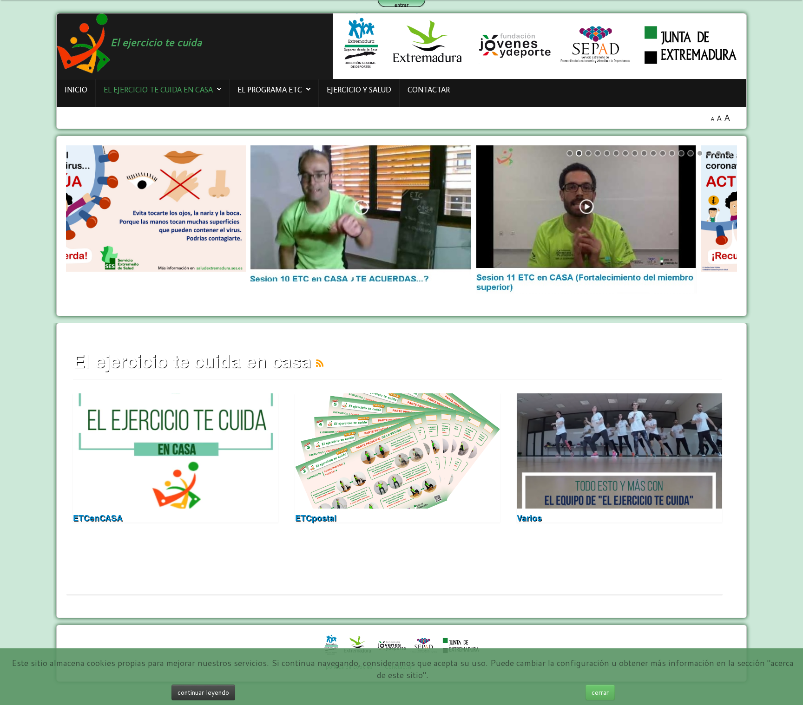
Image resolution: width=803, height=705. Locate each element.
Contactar (429, 89)
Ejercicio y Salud (359, 89)
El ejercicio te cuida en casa (158, 89)
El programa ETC (269, 89)
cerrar (600, 692)
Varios (529, 517)
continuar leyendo (203, 692)
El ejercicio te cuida (156, 42)
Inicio (76, 89)
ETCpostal (315, 517)
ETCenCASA (98, 517)
